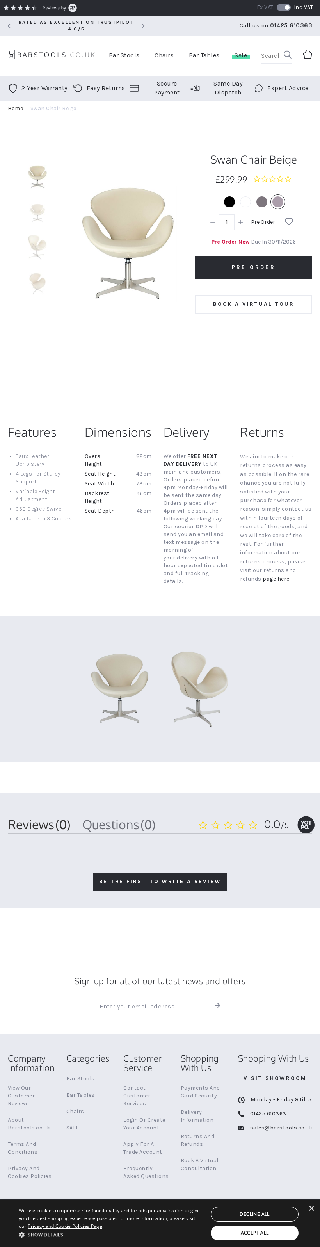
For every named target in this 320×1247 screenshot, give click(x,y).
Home (15, 108)
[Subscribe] (215, 1006)
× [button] (311, 1208)
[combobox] (276, 56)
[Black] (229, 201)
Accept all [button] (255, 1232)
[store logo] (51, 56)
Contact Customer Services (136, 1096)
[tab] (39, 824)
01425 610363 (291, 25)
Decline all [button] (254, 1214)
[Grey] (261, 201)
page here (276, 578)
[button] (111, 1234)
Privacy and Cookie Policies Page (65, 1226)
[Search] (288, 55)
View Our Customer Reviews (21, 1096)
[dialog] (160, 1223)
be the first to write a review (160, 881)
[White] (245, 201)
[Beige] (277, 201)
